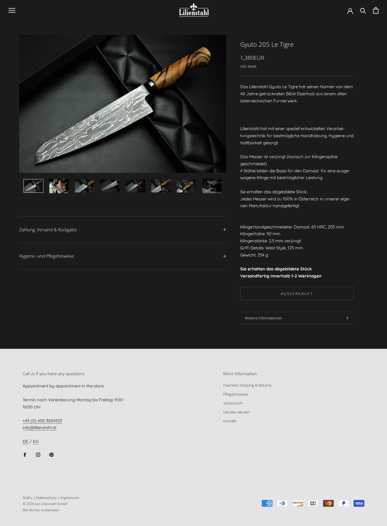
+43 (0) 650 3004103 (42, 420)
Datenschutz (46, 497)
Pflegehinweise (235, 394)
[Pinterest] (51, 454)
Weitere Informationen (263, 318)
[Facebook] (25, 454)
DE (25, 441)
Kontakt (229, 420)
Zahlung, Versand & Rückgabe (47, 229)
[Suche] (363, 10)
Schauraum (232, 403)
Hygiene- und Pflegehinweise (46, 256)
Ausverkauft (297, 293)
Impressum (69, 497)
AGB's (27, 497)
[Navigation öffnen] (11, 10)
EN (36, 441)
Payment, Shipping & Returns (247, 385)
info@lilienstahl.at (39, 427)
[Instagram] (38, 454)
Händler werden (236, 412)
